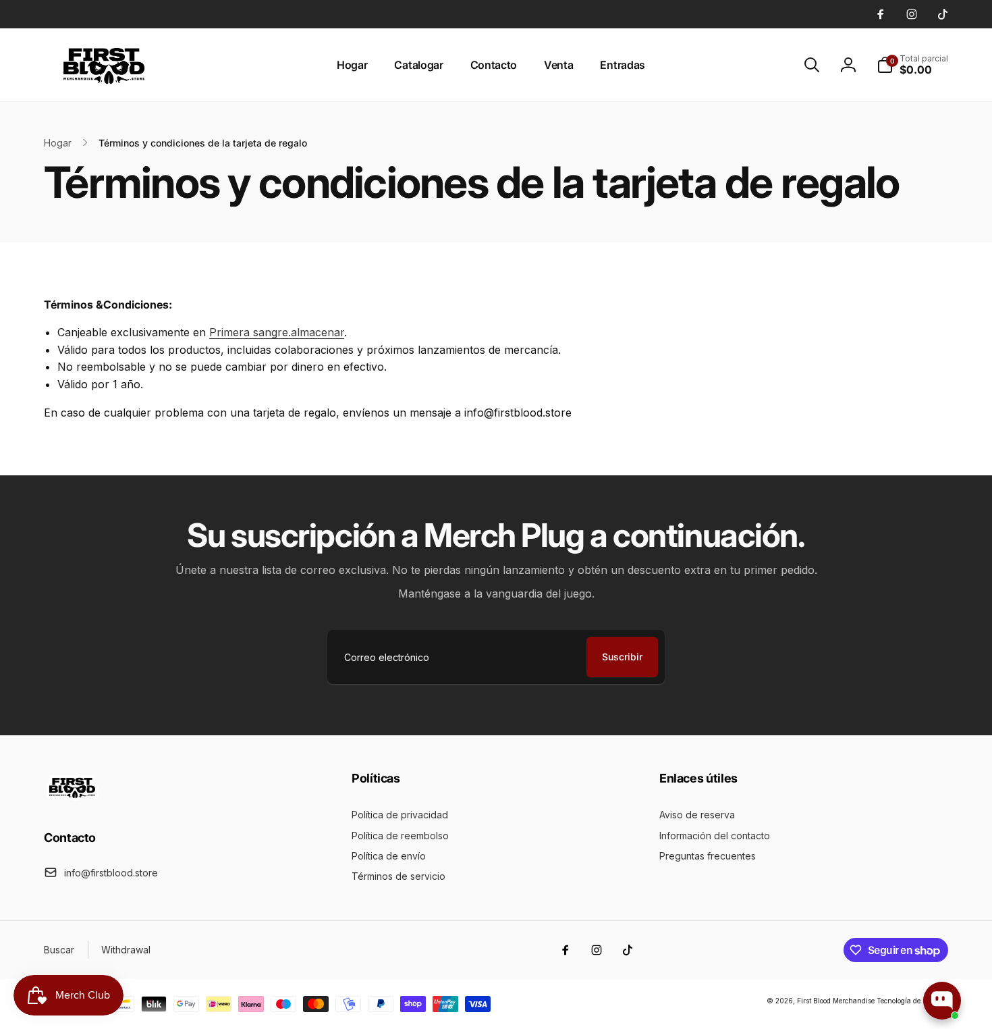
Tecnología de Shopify (912, 1001)
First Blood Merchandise (836, 1001)
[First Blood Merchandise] (72, 800)
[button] (812, 65)
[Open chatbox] (942, 1001)
